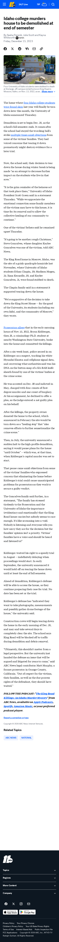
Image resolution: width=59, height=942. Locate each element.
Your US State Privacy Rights (37, 926)
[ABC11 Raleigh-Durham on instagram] (21, 904)
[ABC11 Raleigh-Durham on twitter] (13, 904)
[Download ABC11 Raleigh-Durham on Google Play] (27, 912)
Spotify (8, 706)
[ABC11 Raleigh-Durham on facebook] (6, 904)
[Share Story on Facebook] (5, 48)
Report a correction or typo (16, 717)
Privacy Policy (8, 923)
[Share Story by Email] (34, 48)
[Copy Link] (41, 48)
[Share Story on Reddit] (19, 48)
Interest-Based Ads (24, 929)
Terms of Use (8, 929)
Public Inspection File (44, 929)
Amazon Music (23, 706)
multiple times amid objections (28, 134)
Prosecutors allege (14, 327)
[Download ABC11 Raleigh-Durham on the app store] (10, 912)
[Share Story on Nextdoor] (27, 48)
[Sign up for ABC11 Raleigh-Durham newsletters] (28, 904)
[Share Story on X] (12, 48)
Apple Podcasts (43, 702)
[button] (4, 4)
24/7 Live (23, 4)
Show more (47, 92)
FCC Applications (10, 933)
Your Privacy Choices (25, 923)
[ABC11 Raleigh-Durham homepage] (12, 4)
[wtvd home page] (8, 859)
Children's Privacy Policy (13, 926)
